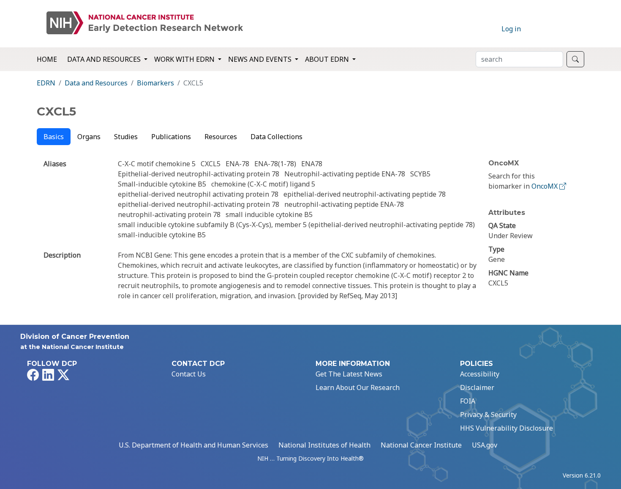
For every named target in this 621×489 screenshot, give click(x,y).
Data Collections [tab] (276, 136)
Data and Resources (96, 83)
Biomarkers (155, 83)
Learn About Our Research (358, 387)
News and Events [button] (260, 59)
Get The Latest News (349, 374)
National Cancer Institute (421, 445)
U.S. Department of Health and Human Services (193, 445)
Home (47, 59)
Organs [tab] (89, 136)
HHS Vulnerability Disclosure (506, 428)
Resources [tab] (220, 136)
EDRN (46, 83)
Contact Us (189, 374)
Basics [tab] (54, 136)
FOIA (467, 401)
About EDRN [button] (328, 59)
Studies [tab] (126, 136)
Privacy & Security (488, 414)
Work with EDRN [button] (185, 59)
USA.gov (484, 445)
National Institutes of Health (324, 445)
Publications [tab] (171, 136)
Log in (511, 28)
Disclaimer (477, 387)
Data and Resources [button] (104, 59)
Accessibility (479, 374)
